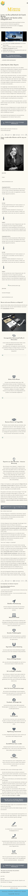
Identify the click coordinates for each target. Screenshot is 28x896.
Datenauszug (4, 891)
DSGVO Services (17, 891)
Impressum (24, 891)
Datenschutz (10, 891)
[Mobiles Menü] (27, 3)
